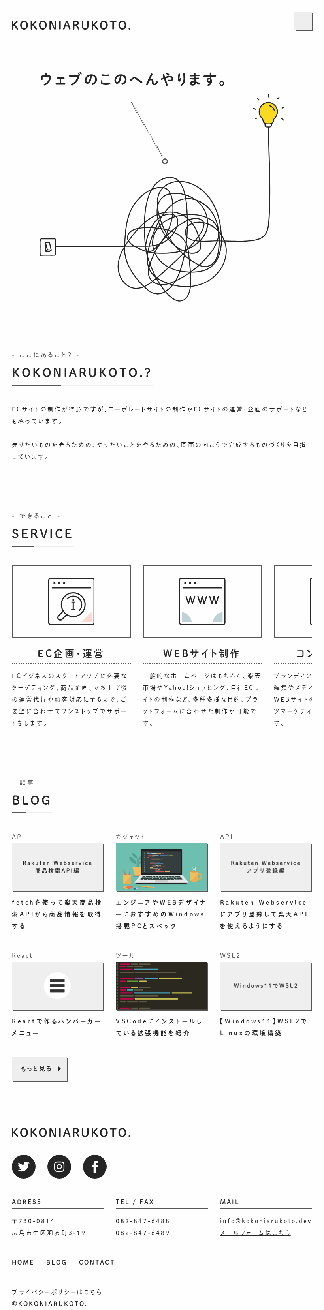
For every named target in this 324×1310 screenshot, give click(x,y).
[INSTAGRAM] (59, 1167)
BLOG (56, 1262)
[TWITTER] (24, 1167)
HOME (23, 1262)
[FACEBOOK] (95, 1167)
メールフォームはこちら (255, 1233)
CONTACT (97, 1262)
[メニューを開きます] (303, 21)
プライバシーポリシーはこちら (57, 1292)
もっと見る (36, 1069)
